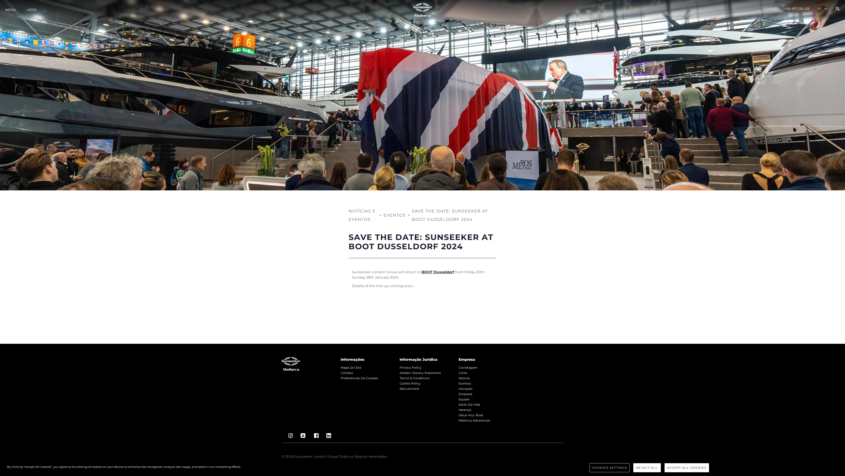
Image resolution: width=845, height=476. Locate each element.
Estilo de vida (469, 405)
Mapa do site (351, 368)
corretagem (468, 368)
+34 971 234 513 (797, 9)
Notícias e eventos (362, 215)
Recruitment (409, 389)
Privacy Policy (410, 368)
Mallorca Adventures (474, 420)
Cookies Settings (609, 467)
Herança (465, 410)
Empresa (465, 394)
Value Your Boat (471, 415)
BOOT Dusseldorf (438, 272)
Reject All (647, 467)
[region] (422, 468)
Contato (770, 9)
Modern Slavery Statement (420, 373)
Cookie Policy (410, 383)
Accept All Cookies (687, 467)
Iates (32, 10)
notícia (464, 378)
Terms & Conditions (415, 378)
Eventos (465, 383)
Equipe (464, 399)
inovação (465, 389)
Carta (463, 373)
